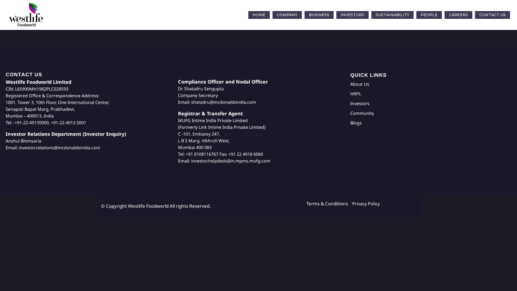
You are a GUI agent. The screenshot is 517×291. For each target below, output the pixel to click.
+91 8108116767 (202, 154)
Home (259, 14)
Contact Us (492, 14)
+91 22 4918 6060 (245, 154)
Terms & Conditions (329, 203)
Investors (352, 14)
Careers (458, 14)
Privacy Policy (366, 204)
